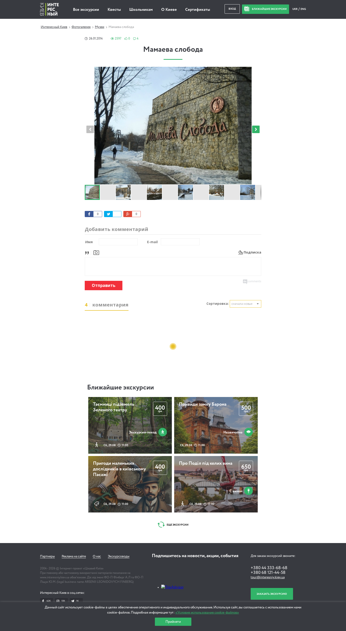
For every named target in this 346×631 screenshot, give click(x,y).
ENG (303, 9)
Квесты (114, 10)
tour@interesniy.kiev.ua (268, 577)
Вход (232, 9)
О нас (97, 556)
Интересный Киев (54, 27)
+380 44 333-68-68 (269, 568)
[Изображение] (96, 252)
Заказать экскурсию (272, 594)
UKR (295, 9)
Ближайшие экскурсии (120, 387)
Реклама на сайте (74, 556)
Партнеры (47, 556)
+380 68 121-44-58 (268, 573)
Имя (89, 242)
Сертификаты (197, 10)
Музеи (99, 27)
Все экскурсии (86, 10)
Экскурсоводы (118, 556)
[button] (256, 129)
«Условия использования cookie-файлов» (207, 612)
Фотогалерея (81, 27)
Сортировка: (217, 303)
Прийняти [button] (173, 621)
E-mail (152, 242)
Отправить (103, 285)
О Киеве (169, 10)
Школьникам (141, 10)
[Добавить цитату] (88, 252)
